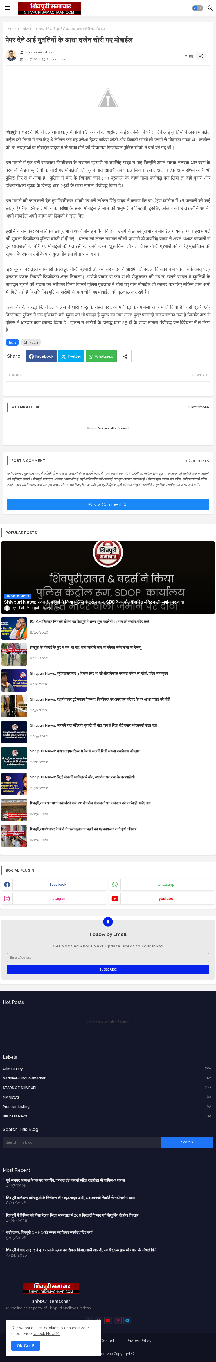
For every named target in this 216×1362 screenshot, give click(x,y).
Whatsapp (104, 356)
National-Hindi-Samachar (107, 1078)
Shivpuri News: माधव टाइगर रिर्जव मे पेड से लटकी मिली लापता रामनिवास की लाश (85, 751)
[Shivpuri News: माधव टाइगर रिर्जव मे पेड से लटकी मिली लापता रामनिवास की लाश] (14, 758)
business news (107, 1116)
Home (11, 29)
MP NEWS (107, 1097)
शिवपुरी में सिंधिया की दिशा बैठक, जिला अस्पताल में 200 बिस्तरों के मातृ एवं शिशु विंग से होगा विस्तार (72, 1215)
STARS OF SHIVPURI (107, 1088)
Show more (198, 407)
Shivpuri (28, 29)
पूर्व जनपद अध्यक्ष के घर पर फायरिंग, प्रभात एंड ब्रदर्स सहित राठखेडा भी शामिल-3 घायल (65, 1180)
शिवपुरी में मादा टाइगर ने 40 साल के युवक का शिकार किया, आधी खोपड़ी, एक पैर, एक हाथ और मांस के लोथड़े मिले (81, 1250)
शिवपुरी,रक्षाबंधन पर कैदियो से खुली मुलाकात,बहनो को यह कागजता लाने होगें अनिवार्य (83, 829)
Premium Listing (107, 1106)
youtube (166, 899)
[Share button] (125, 356)
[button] (197, 8)
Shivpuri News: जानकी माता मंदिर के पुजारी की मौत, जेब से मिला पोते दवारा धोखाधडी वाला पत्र (93, 725)
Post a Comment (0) (108, 504)
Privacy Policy (139, 1341)
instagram (58, 899)
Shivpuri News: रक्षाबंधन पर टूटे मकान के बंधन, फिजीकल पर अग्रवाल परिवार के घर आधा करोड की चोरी (100, 699)
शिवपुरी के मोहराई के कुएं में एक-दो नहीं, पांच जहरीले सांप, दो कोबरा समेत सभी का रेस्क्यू (85, 647)
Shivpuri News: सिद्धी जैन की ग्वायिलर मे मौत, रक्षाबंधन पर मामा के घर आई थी (82, 777)
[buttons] (108, 1320)
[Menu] (7, 8)
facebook (58, 885)
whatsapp (166, 885)
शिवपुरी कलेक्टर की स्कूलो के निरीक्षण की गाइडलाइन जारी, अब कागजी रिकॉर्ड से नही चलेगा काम (70, 1197)
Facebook (44, 356)
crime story (107, 1069)
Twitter (74, 356)
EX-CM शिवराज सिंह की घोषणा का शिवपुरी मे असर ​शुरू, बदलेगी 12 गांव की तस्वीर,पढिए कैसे (89, 621)
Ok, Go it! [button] (25, 1345)
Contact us (110, 1341)
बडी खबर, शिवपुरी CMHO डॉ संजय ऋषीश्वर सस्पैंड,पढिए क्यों (49, 1232)
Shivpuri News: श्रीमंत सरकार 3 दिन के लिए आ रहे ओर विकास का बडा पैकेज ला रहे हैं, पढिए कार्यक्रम (99, 673)
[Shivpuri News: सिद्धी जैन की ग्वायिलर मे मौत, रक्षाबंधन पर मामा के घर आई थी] (14, 784)
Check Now (44, 1333)
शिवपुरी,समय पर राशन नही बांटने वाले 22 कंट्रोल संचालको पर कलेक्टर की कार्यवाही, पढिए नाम (90, 803)
